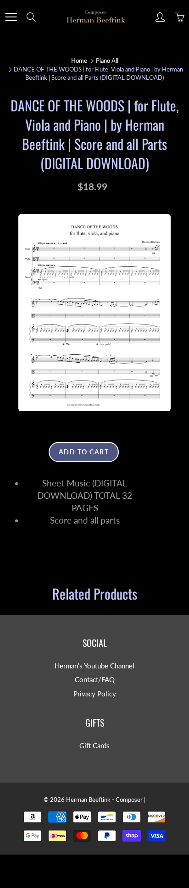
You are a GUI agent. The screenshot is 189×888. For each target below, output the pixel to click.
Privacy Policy (94, 694)
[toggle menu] (11, 17)
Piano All (107, 60)
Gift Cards (94, 746)
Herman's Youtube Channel (94, 666)
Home (79, 60)
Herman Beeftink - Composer (104, 799)
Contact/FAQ (95, 680)
